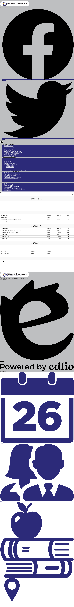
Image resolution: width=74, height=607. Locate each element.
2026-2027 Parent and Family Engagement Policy (12, 174)
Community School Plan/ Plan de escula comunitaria (12, 159)
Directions (21, 601)
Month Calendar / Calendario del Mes (10, 173)
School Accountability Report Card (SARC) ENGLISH (13, 151)
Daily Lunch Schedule (37, 242)
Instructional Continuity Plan (9, 156)
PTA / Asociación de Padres (8, 180)
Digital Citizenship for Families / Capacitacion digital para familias (14, 189)
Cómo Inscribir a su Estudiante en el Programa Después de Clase (16, 170)
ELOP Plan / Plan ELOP (8, 179)
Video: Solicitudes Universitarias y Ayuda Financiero (12, 177)
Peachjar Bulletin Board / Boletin (9, 163)
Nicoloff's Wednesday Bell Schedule (37, 212)
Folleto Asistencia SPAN (10, 166)
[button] (8, 144)
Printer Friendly (70, 194)
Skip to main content (3, 0)
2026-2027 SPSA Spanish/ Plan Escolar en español (12, 154)
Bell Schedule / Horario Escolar (9, 149)
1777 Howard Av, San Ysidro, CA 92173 (7, 278)
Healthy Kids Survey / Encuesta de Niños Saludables (12, 181)
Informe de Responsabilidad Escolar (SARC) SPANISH (13, 152)
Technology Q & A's (7, 190)
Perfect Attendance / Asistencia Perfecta (10, 164)
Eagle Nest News (7, 172)
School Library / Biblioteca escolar (9, 187)
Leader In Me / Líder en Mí (8, 148)
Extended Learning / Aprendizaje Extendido (11, 178)
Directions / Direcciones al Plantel (9, 150)
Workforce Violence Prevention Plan (10, 155)
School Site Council (7, 161)
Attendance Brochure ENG (10, 165)
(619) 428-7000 (18, 278)
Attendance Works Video (10, 167)
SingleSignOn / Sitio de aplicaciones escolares (11, 186)
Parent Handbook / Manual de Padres (10, 175)
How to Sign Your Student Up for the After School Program (15, 169)
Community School (7, 160)
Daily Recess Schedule (37, 225)
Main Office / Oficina (7, 145)
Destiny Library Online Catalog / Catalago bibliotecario (13, 188)
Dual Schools (6, 183)
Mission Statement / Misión (8, 146)
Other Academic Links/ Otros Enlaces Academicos (12, 184)
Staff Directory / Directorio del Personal (10, 158)
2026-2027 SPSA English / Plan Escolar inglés (11, 153)
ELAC (5, 162)
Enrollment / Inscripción (8, 176)
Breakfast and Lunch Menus (8, 185)
